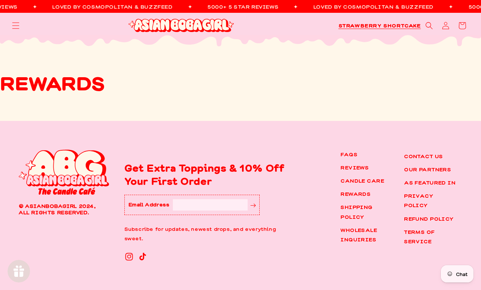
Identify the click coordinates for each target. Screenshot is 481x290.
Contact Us (423, 156)
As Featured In (429, 182)
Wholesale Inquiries (358, 234)
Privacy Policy (418, 200)
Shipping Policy (356, 211)
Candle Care (362, 180)
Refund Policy (429, 218)
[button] (16, 25)
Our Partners (427, 169)
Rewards (355, 193)
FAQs (348, 154)
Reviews (354, 167)
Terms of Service (419, 236)
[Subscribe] (253, 205)
